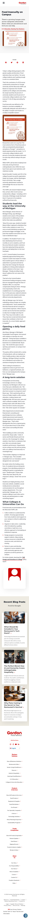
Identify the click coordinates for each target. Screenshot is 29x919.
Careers (14, 874)
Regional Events (14, 844)
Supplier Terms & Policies (16, 904)
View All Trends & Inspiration (14, 835)
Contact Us (14, 877)
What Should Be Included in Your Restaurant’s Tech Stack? (11, 630)
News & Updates (14, 871)
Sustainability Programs (14, 822)
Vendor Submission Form (10, 901)
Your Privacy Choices (15, 909)
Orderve (14, 813)
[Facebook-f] (13, 744)
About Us (6, 899)
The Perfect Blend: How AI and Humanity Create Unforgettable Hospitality (14, 669)
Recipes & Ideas (14, 850)
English (13, 748)
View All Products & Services (14, 795)
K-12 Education (6, 29)
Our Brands (14, 807)
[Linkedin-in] (18, 744)
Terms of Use (16, 905)
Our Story (14, 863)
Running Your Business (17, 29)
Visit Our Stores (14, 740)
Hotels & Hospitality (14, 773)
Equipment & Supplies (14, 801)
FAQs (14, 883)
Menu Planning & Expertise (14, 819)
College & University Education (14, 782)
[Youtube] (16, 744)
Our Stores (14, 868)
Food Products (14, 798)
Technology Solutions (14, 816)
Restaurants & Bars (14, 764)
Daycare (14, 770)
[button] (5, 62)
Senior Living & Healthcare (14, 767)
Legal (7, 904)
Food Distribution (14, 804)
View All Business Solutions (14, 761)
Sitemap (23, 905)
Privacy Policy (7, 905)
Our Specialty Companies (14, 810)
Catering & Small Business (14, 776)
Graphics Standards (14, 880)
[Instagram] (10, 744)
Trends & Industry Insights (14, 847)
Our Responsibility (14, 865)
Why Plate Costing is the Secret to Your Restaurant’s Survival (13, 705)
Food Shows (14, 841)
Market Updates (14, 838)
